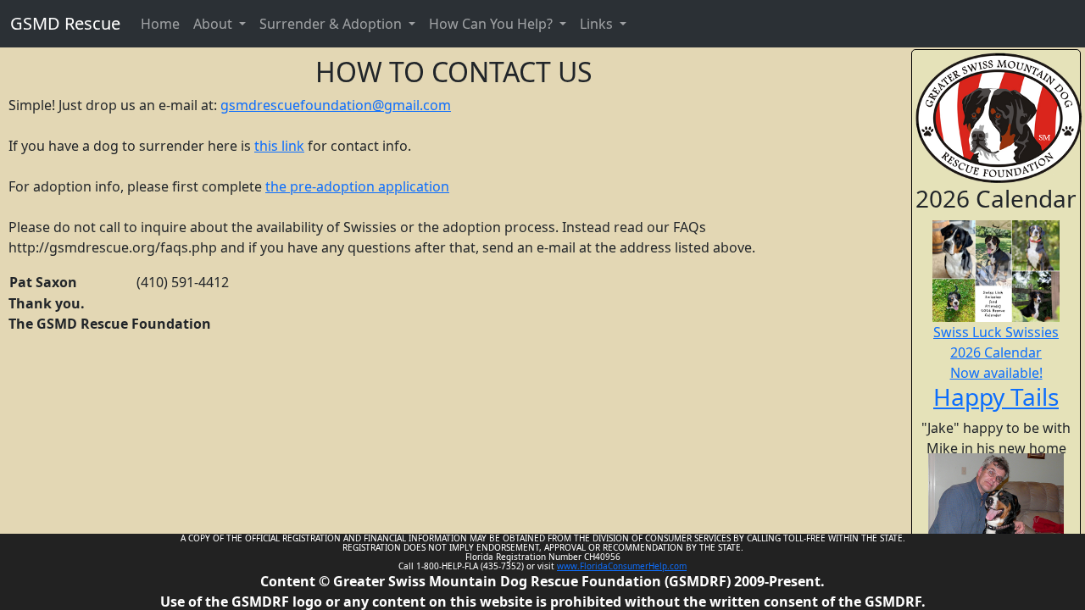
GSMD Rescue (65, 23)
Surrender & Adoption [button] (332, 23)
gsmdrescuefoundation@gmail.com (335, 105)
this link (279, 145)
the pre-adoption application (357, 186)
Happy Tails (996, 396)
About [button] (214, 23)
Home (160, 23)
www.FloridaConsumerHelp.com (622, 566)
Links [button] (598, 23)
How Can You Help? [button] (492, 23)
